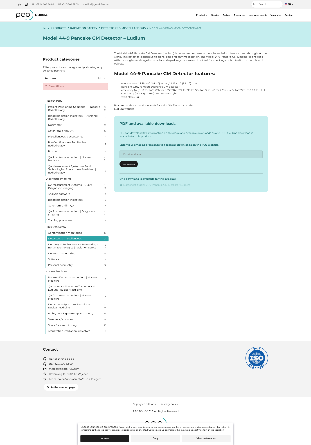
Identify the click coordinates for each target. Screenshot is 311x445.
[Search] (254, 4)
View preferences (206, 438)
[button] (202, 15)
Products (58, 28)
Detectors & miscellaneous (123, 28)
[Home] (19, 4)
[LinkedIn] (26, 4)
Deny (155, 438)
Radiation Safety (83, 28)
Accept (105, 438)
